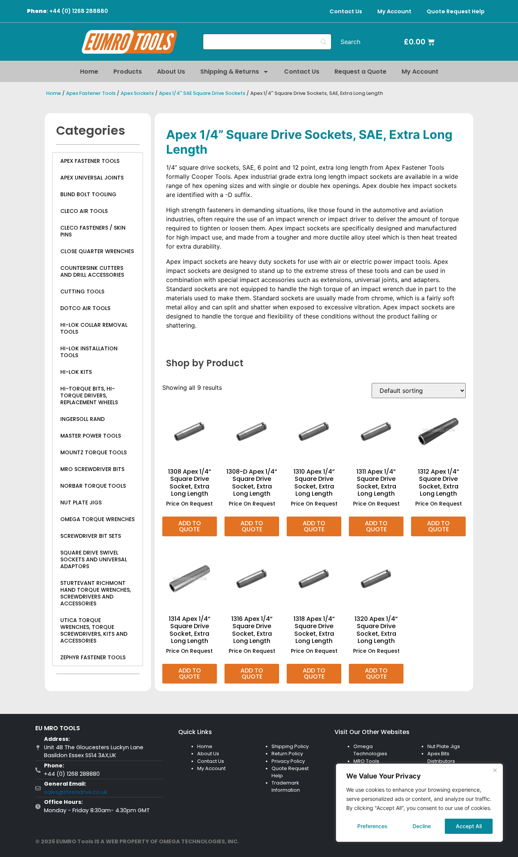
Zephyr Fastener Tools (93, 657)
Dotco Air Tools (85, 308)
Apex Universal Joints (92, 177)
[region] (419, 803)
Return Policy (287, 753)
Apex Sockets (137, 93)
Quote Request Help (456, 11)
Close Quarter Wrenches (97, 251)
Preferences (372, 826)
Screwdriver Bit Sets (90, 536)
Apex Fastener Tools (91, 93)
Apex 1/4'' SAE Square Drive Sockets (202, 93)
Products (127, 71)
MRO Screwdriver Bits (92, 469)
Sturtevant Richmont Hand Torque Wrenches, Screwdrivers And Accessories (95, 593)
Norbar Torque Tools (93, 486)
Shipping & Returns (229, 71)
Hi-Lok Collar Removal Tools (93, 328)
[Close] (494, 770)
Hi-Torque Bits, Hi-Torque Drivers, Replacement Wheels (89, 395)
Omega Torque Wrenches (97, 519)
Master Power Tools (90, 436)
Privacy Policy (288, 761)
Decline (422, 826)
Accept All (469, 826)
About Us (171, 71)
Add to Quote (189, 526)
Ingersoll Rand (82, 419)
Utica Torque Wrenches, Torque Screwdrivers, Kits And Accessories (93, 630)
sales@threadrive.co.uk (75, 792)
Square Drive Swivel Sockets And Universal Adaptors (93, 559)
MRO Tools (366, 761)
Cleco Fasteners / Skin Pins (93, 231)
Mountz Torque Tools (93, 452)
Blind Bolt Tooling (88, 194)
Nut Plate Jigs (81, 502)
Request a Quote (360, 71)
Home (89, 71)
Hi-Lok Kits (76, 372)
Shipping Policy (290, 746)
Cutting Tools (82, 291)
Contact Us (346, 11)
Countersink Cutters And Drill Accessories (92, 271)
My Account (394, 11)
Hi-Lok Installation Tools (89, 352)
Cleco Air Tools (84, 211)
